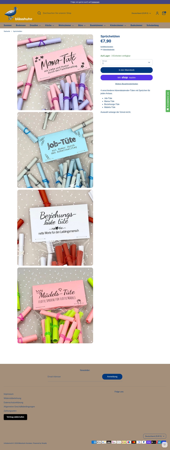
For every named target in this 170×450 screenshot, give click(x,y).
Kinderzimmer (117, 25)
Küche (48, 25)
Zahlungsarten (10, 411)
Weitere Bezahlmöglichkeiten (126, 84)
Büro (81, 25)
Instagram (95, 2)
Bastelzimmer (96, 25)
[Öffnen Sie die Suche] (39, 13)
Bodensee (21, 25)
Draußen (34, 25)
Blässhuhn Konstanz (25, 443)
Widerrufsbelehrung (12, 398)
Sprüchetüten (17, 31)
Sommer (8, 25)
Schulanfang (153, 25)
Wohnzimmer (65, 25)
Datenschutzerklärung (13, 402)
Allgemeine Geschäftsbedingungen (19, 407)
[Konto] (157, 13)
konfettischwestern (107, 47)
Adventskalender (108, 49)
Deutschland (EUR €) (140, 13)
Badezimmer (136, 25)
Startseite (7, 31)
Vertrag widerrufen (15, 417)
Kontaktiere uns (168, 100)
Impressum (8, 394)
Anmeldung (112, 377)
